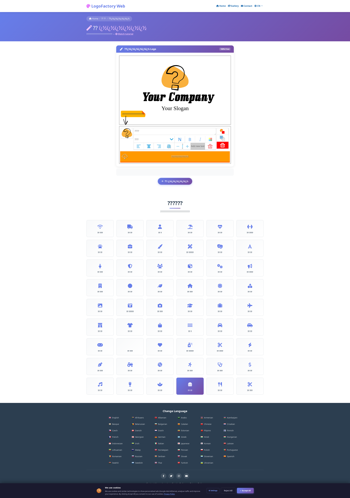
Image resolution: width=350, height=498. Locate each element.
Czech (115, 430)
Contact (248, 5)
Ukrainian (208, 462)
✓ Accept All (245, 490)
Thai (160, 462)
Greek (183, 437)
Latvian (230, 443)
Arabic (184, 417)
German (161, 437)
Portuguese (232, 450)
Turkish (184, 462)
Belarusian (140, 424)
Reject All (228, 490)
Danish (138, 430)
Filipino (207, 430)
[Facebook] (163, 476)
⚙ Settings (213, 490)
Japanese (185, 443)
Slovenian (208, 456)
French (115, 437)
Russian (138, 456)
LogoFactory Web (107, 6)
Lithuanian (117, 450)
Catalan (184, 424)
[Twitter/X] (171, 476)
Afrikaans (139, 417)
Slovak (184, 456)
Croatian (231, 424)
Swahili (115, 462)
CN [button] (259, 5)
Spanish (230, 456)
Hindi (206, 437)
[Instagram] (179, 476)
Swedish (139, 462)
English (115, 417)
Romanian (117, 456)
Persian (184, 450)
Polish (207, 450)
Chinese (207, 424)
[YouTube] (186, 476)
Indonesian (117, 443)
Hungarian (232, 437)
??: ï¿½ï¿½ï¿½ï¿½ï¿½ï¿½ (176, 181)
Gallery (235, 5)
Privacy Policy (169, 494)
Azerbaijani (232, 417)
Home (222, 5)
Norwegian (163, 450)
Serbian (161, 456)
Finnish (230, 430)
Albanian (162, 417)
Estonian (185, 430)
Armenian (208, 417)
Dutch (161, 430)
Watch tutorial (125, 34)
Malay (138, 450)
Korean (207, 443)
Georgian (139, 437)
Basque (115, 424)
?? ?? (103, 18)
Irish (137, 443)
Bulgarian (162, 424)
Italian (161, 443)
